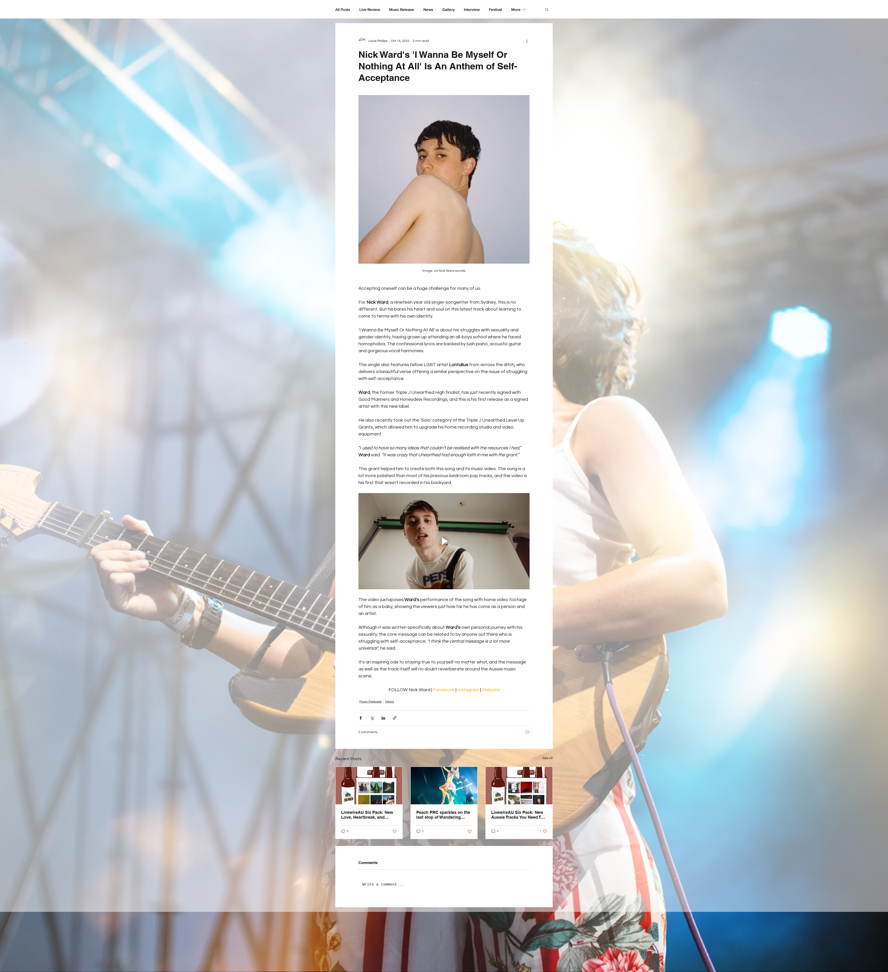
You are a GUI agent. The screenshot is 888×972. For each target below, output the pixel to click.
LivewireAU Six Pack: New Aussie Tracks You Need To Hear (517, 815)
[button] (547, 9)
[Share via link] (394, 718)
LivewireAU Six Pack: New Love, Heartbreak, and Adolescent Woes (367, 815)
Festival (495, 9)
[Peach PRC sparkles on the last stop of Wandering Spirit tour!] (444, 785)
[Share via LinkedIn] (383, 718)
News (428, 9)
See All (548, 758)
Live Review (369, 9)
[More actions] (527, 41)
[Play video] (444, 541)
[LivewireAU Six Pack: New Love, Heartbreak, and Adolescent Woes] (369, 785)
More (516, 9)
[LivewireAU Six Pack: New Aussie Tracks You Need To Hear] (519, 785)
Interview (472, 9)
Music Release (401, 9)
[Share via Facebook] (360, 718)
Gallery (448, 9)
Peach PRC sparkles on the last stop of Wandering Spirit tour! (443, 815)
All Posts (342, 9)
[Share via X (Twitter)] (372, 718)
